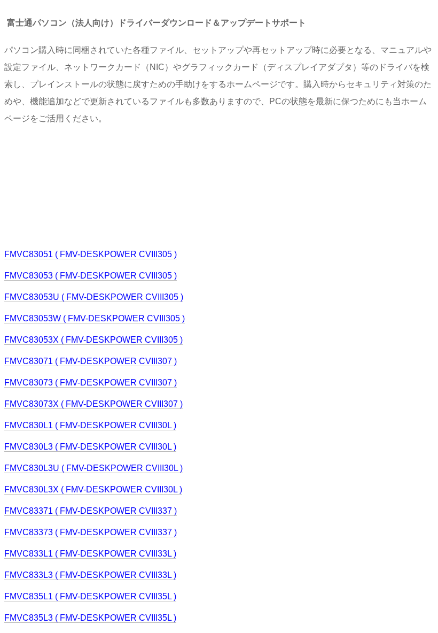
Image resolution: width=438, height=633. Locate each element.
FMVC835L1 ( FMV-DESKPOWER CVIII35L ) (90, 596)
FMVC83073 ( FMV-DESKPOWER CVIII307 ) (90, 382)
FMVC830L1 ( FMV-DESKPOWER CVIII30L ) (90, 425)
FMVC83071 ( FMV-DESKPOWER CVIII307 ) (90, 361)
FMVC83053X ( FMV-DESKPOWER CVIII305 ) (93, 339)
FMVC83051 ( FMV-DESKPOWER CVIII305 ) (90, 254)
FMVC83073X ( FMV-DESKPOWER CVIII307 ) (93, 403)
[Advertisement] (198, 185)
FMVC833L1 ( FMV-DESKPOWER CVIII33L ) (90, 553)
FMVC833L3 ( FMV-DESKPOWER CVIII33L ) (90, 575)
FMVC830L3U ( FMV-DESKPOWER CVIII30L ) (93, 468)
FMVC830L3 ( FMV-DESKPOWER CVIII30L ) (90, 446)
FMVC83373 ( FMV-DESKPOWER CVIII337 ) (90, 532)
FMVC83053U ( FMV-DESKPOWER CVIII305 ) (93, 297)
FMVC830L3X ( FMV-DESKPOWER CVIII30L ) (93, 489)
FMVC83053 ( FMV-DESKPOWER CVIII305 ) (90, 275)
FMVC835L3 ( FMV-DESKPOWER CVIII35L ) (90, 617)
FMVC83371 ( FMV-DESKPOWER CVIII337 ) (90, 510)
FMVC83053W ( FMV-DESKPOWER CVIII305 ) (94, 318)
